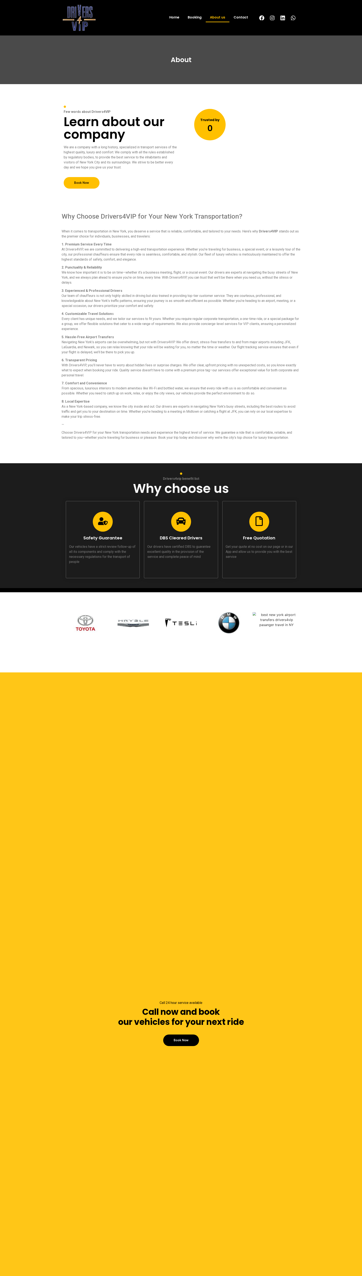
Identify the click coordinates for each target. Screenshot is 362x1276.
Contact (241, 17)
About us (217, 17)
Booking (195, 17)
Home (174, 17)
